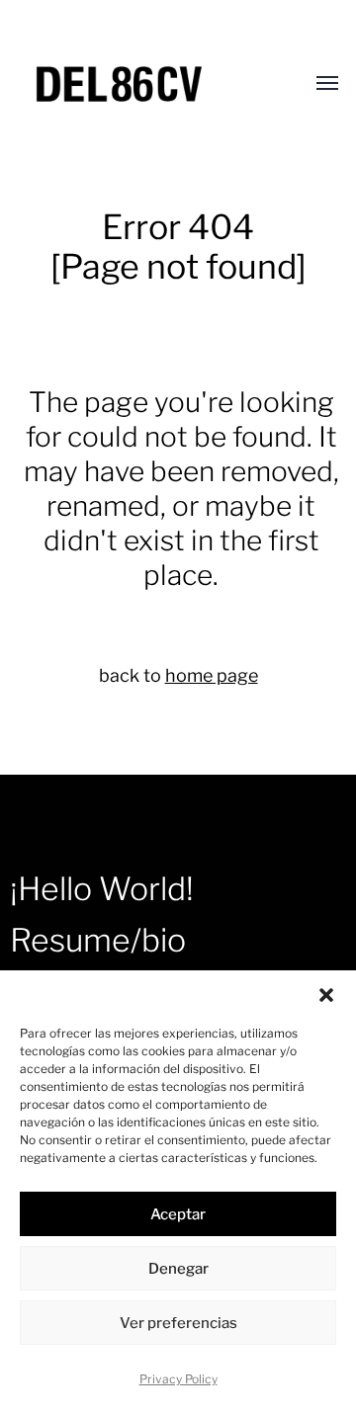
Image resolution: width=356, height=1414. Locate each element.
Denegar (178, 1269)
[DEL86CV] (138, 84)
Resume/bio (98, 940)
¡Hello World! (102, 889)
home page (211, 675)
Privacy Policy (178, 1379)
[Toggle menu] (313, 84)
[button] (326, 995)
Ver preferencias (178, 1323)
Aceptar (178, 1214)
